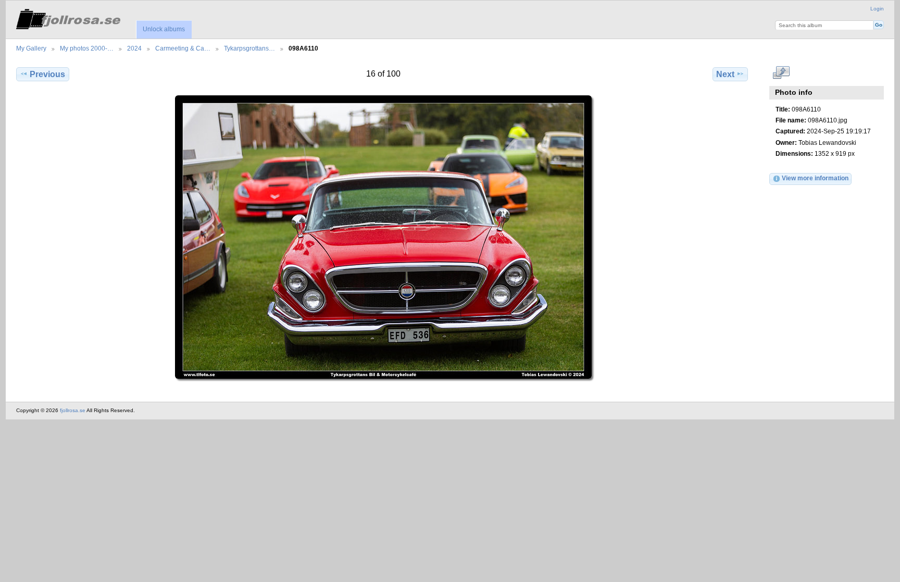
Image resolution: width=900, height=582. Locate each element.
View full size (781, 73)
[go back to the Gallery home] (68, 17)
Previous (47, 74)
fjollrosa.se (72, 410)
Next (725, 74)
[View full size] (383, 237)
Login (877, 8)
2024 (134, 48)
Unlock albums (164, 29)
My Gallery (31, 48)
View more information (815, 178)
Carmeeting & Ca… (182, 48)
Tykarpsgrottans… (249, 48)
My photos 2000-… (87, 48)
